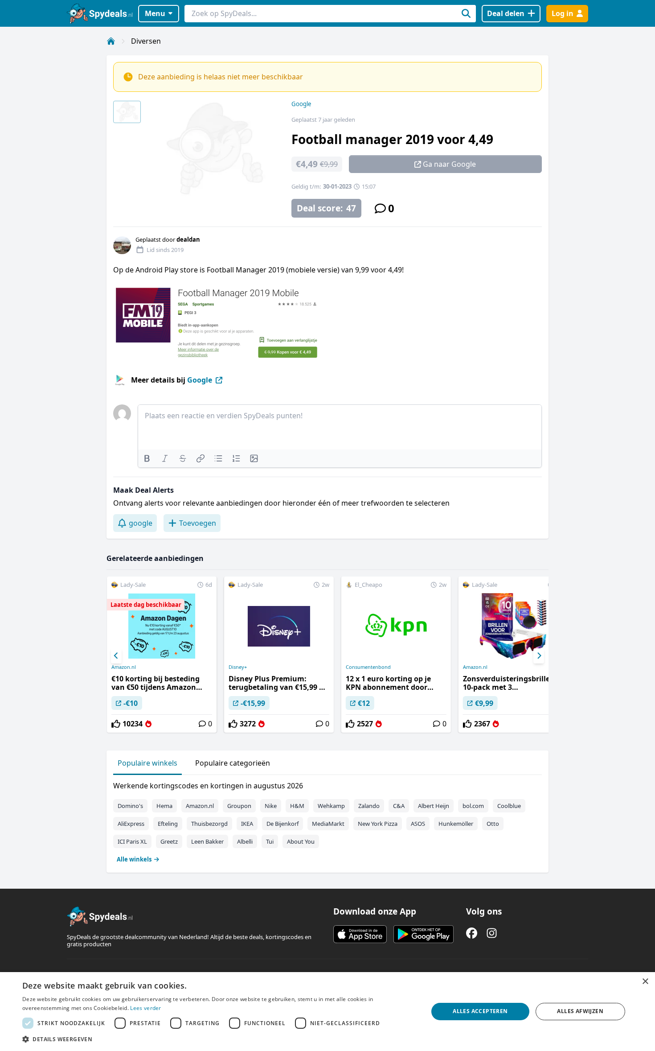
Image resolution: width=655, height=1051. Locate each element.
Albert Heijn (433, 806)
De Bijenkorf (282, 824)
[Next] (538, 656)
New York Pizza (377, 824)
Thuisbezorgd (209, 824)
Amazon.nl (123, 667)
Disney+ (238, 667)
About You (301, 841)
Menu (155, 13)
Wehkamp (331, 806)
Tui (270, 841)
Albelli (245, 841)
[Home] (110, 41)
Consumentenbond (368, 667)
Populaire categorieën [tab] (232, 763)
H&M (297, 806)
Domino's (130, 806)
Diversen (146, 41)
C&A (399, 806)
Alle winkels (134, 859)
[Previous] (116, 656)
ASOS (418, 824)
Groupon (239, 806)
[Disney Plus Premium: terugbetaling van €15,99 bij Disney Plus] (279, 655)
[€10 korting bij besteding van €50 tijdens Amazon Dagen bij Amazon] (162, 655)
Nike (271, 806)
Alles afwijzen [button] (580, 1011)
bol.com (473, 806)
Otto (493, 824)
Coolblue (509, 806)
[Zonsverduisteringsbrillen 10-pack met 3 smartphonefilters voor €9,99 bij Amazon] (513, 655)
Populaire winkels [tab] (147, 763)
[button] (219, 1039)
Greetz (169, 841)
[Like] (115, 723)
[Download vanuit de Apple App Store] (360, 934)
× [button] (645, 981)
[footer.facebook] (471, 933)
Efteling (168, 824)
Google (301, 104)
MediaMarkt (328, 824)
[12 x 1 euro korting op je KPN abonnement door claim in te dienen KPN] (396, 655)
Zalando (369, 806)
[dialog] (327, 1011)
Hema (164, 806)
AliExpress (131, 824)
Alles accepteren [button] (480, 1011)
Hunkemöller (455, 824)
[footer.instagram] (491, 933)
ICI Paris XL (132, 841)
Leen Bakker (207, 841)
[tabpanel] (327, 820)
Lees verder (145, 1008)
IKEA (247, 824)
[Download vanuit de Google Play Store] (423, 934)
